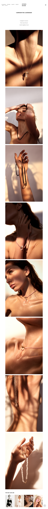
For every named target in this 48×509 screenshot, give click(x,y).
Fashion (12, 4)
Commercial (3, 4)
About (3, 5)
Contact (6, 5)
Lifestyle (17, 4)
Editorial (8, 4)
